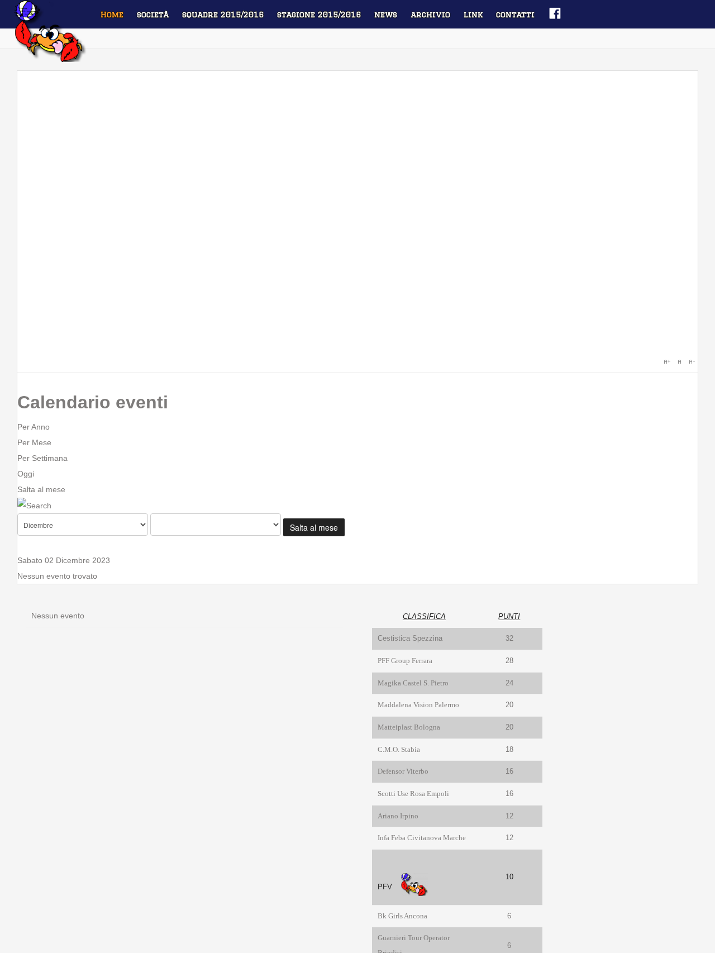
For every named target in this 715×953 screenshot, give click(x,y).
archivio (430, 14)
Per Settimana (42, 458)
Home (112, 14)
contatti (515, 14)
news (385, 14)
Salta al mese (41, 489)
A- (691, 361)
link (473, 14)
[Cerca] (34, 505)
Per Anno (33, 426)
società (153, 14)
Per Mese (34, 442)
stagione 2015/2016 (319, 14)
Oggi (25, 473)
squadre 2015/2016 (223, 14)
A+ (667, 361)
